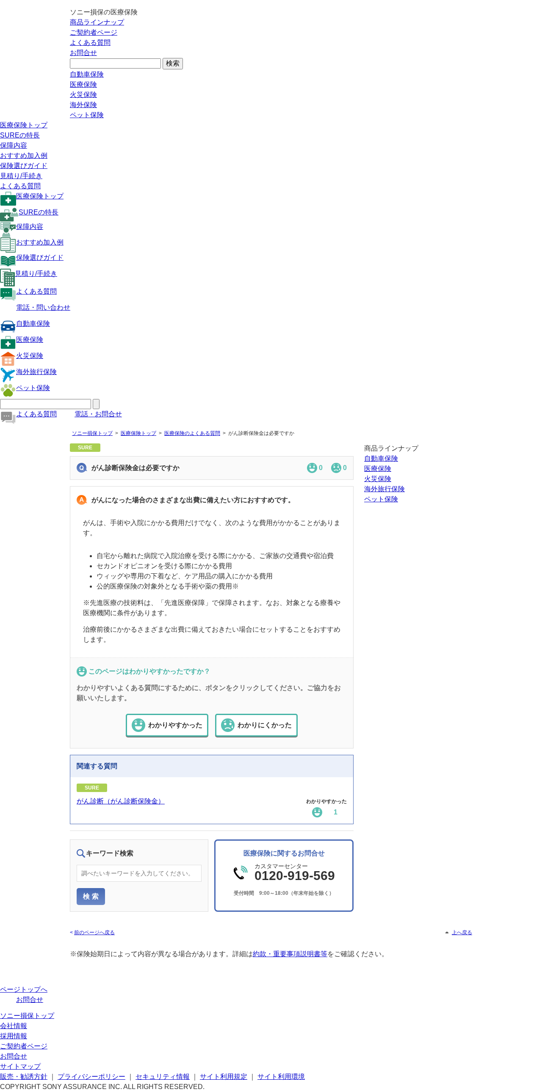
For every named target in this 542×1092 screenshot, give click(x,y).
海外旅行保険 (36, 371)
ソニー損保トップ (92, 433)
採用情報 (13, 1036)
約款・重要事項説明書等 (290, 953)
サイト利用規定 (223, 1076)
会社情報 (13, 1025)
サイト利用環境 (281, 1076)
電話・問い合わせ (43, 307)
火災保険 (83, 94)
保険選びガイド (23, 165)
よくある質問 (90, 42)
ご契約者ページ (93, 32)
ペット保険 (87, 114)
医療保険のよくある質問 (192, 433)
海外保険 (83, 104)
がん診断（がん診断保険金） (121, 801)
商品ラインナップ (97, 22)
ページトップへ (23, 989)
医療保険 (83, 84)
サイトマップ (20, 1066)
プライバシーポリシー (91, 1076)
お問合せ (83, 52)
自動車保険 (87, 74)
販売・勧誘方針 (23, 1076)
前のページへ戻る (94, 932)
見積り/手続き (21, 175)
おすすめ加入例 (23, 155)
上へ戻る (462, 932)
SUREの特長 (20, 135)
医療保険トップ (23, 125)
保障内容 (13, 145)
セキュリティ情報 (163, 1076)
